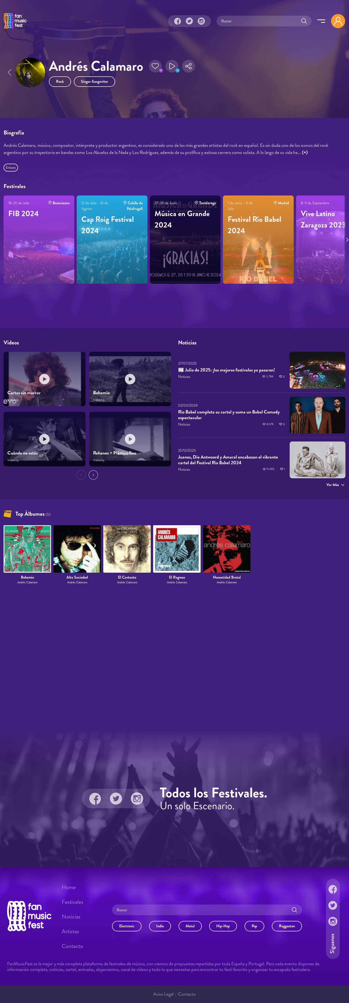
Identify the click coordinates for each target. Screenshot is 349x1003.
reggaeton (287, 926)
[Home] (15, 29)
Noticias (71, 917)
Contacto (72, 946)
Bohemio (101, 392)
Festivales (72, 902)
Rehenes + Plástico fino (114, 453)
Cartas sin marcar (24, 392)
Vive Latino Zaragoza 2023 (323, 219)
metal (190, 926)
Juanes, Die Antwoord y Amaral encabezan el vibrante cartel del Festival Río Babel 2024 (228, 460)
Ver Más (332, 485)
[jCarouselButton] (346, 239)
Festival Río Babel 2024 (254, 225)
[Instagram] (201, 21)
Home (69, 887)
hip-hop (223, 926)
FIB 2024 (23, 213)
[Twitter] (189, 21)
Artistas (70, 931)
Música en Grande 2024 (182, 219)
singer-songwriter (94, 81)
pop (254, 926)
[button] (155, 66)
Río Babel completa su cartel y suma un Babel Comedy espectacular (229, 415)
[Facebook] (177, 21)
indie (160, 926)
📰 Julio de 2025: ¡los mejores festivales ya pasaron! (226, 370)
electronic (126, 926)
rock (60, 81)
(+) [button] (305, 152)
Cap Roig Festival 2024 (107, 225)
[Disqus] (174, 657)
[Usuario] (338, 21)
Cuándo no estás (22, 453)
